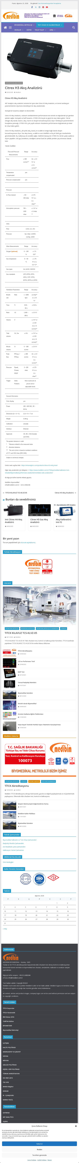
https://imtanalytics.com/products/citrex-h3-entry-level (39, 465)
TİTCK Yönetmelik (9, 1013)
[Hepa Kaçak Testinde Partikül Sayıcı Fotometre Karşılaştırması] (9, 726)
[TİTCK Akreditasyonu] (9, 652)
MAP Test (21, 672)
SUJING (5, 1121)
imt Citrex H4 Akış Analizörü (13, 521)
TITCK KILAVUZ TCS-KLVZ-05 (16, 493)
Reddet (39, 1149)
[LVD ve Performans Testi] (9, 663)
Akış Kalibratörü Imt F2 (63, 521)
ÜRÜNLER (17, 30)
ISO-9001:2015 (8, 1078)
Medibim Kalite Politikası (26, 814)
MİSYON (6, 1060)
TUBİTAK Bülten (8, 1021)
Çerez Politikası (31, 1160)
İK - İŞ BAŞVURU (8, 1095)
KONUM (5, 1091)
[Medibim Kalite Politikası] (9, 815)
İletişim (50, 1160)
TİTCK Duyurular (8, 1008)
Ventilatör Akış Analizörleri (14, 83)
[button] (76, 1126)
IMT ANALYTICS (8, 1117)
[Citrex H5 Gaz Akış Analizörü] (39, 506)
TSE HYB (6, 1082)
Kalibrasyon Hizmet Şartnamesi (13, 850)
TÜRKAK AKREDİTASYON (11, 1074)
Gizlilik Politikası (41, 1160)
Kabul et (40, 1144)
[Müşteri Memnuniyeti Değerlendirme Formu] (9, 805)
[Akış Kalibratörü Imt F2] (65, 506)
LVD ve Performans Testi (26, 661)
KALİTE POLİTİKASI (9, 1047)
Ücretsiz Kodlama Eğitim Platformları (30, 714)
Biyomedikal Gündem (25, 693)
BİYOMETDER (7, 1026)
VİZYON (5, 1056)
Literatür (63, 628)
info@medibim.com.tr (15, 978)
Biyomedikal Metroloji (23, 25)
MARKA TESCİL (8, 1100)
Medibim (18, 92)
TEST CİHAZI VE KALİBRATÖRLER (49, 25)
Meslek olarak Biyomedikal (27, 704)
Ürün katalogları (8, 862)
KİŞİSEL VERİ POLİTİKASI (11, 1069)
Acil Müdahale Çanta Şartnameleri (14, 847)
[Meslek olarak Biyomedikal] (9, 705)
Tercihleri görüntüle (39, 1155)
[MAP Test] (9, 673)
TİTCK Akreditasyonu (25, 651)
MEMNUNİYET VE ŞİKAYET (12, 1052)
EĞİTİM (29, 30)
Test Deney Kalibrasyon (48, 781)
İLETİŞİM (6, 1043)
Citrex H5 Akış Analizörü (64, 493)
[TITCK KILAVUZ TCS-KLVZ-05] (39, 606)
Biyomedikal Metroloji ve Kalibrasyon (47, 628)
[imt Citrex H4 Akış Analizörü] (14, 506)
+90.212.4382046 (24, 975)
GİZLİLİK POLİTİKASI (10, 1065)
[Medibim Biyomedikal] (10, 955)
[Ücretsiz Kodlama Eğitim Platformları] (9, 715)
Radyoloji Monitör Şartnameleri (13, 843)
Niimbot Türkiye (43, 3)
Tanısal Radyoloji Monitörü (27, 682)
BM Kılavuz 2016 (8, 1017)
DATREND (6, 1113)
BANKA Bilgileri (8, 1087)
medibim (18, 790)
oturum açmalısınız (28, 542)
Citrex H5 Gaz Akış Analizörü (39, 521)
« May (5, 929)
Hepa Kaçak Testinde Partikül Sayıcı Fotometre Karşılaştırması (39, 725)
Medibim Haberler (34, 781)
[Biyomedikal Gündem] (9, 694)
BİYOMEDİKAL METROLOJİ (12, 628)
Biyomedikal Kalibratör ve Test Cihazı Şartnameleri (19, 840)
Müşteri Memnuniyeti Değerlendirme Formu (33, 804)
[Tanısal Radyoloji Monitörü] (9, 684)
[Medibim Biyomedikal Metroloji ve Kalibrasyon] (5, 27)
